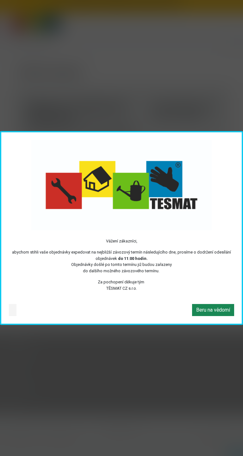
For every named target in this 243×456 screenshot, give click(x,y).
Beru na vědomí (213, 310)
